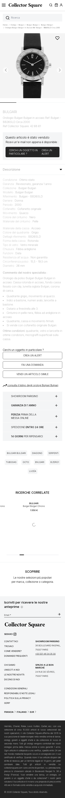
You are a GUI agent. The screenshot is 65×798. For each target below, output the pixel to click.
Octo (26, 462)
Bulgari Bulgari (16, 453)
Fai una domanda (32, 364)
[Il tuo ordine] (56, 5)
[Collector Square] (24, 5)
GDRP (7, 703)
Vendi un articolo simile (32, 374)
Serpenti (53, 453)
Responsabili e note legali (19, 693)
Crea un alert (32, 355)
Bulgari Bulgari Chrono (34, 506)
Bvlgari (39, 462)
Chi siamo (9, 665)
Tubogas (11, 462)
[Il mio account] (61, 5)
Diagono (37, 453)
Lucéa (32, 471)
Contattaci (11, 641)
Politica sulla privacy (17, 698)
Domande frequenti (16, 656)
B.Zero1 (54, 462)
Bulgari (33, 503)
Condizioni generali (15, 688)
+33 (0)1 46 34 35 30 (45, 654)
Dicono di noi (12, 679)
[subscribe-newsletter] (59, 615)
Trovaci (9, 646)
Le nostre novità (14, 674)
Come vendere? (13, 651)
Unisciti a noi (12, 669)
